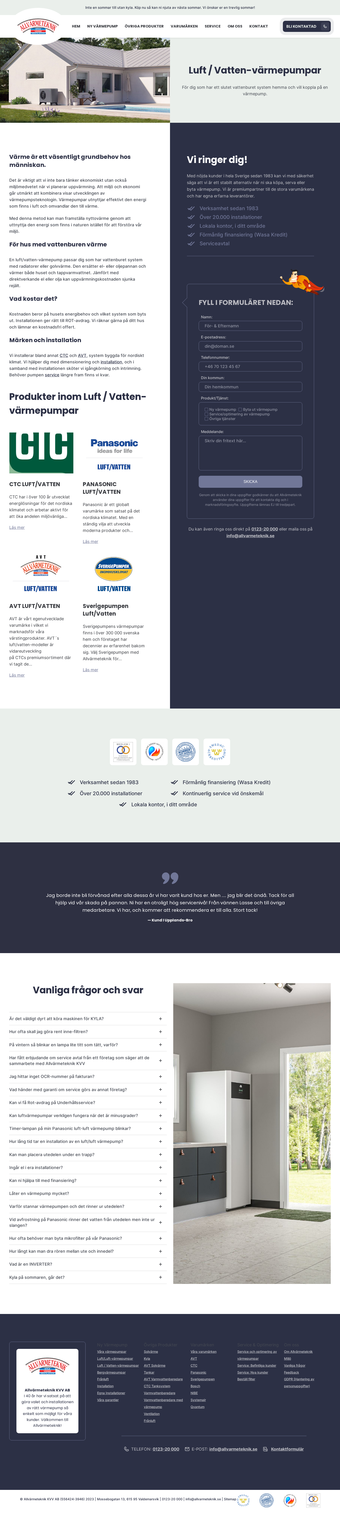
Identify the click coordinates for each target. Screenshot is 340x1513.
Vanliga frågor (294, 1365)
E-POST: (224, 1449)
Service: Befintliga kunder (256, 1365)
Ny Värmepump (102, 26)
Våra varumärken (203, 1351)
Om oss (235, 26)
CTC (64, 355)
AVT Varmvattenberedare (163, 1379)
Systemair (198, 1400)
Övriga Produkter (144, 26)
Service (213, 26)
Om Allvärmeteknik (298, 1351)
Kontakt (258, 26)
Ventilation (152, 1414)
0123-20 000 (264, 529)
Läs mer (17, 527)
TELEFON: (155, 1449)
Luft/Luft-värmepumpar (115, 1358)
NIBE (194, 1393)
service (52, 374)
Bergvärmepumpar (111, 1372)
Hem (76, 26)
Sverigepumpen (203, 1379)
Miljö (287, 1358)
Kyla (147, 1358)
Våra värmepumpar (111, 1351)
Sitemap (230, 1499)
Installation (105, 1386)
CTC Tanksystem (157, 1386)
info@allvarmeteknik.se (250, 535)
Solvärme (151, 1351)
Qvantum (197, 1407)
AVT (82, 355)
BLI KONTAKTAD (301, 26)
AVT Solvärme (154, 1365)
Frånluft (103, 1379)
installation (111, 361)
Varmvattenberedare (159, 1393)
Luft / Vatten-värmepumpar (118, 1365)
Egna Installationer (111, 1393)
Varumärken (184, 26)
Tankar (149, 1372)
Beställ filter (246, 1379)
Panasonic (198, 1372)
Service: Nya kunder (252, 1372)
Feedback (291, 1372)
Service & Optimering (258, 1344)
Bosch (195, 1386)
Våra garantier (108, 1400)
